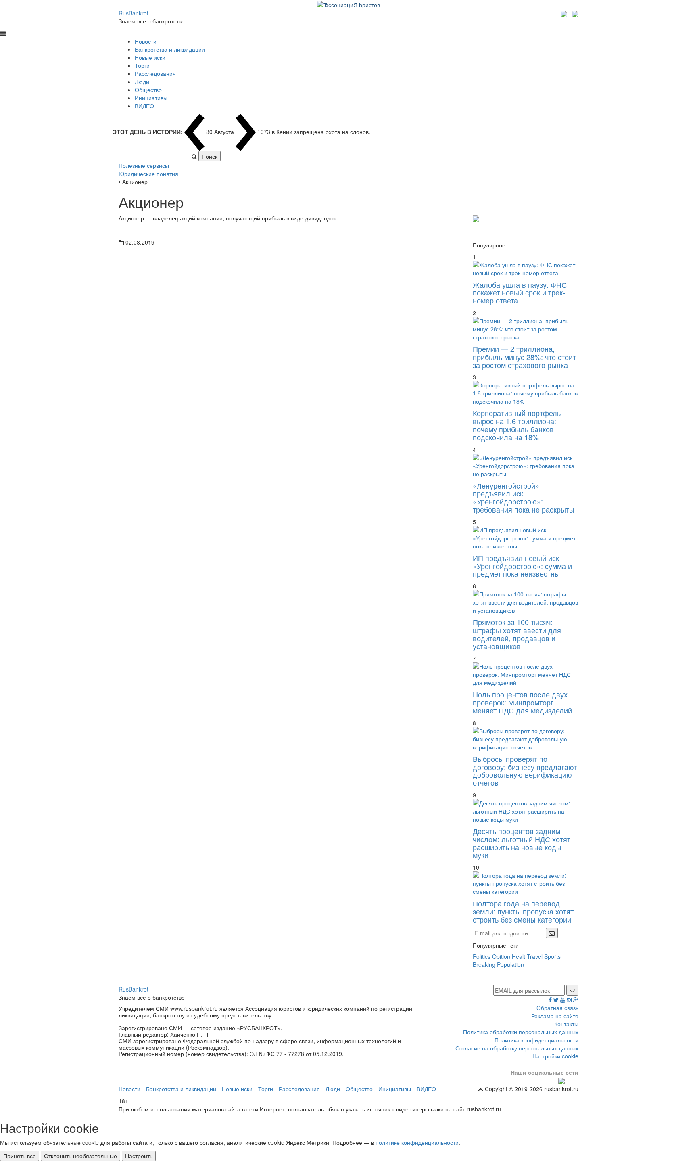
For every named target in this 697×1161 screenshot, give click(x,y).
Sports (552, 956)
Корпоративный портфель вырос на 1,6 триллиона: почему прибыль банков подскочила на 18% (517, 425)
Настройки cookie (555, 1056)
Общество (148, 90)
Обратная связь (557, 1008)
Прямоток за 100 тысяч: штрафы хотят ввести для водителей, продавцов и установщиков (517, 634)
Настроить (138, 1156)
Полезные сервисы (144, 165)
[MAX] (565, 13)
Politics (481, 956)
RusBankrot (133, 13)
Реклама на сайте (554, 1016)
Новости (146, 41)
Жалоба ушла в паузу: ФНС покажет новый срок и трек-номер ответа (520, 292)
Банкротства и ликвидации (170, 49)
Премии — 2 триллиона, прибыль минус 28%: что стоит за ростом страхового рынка (524, 356)
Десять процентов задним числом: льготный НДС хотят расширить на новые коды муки (521, 843)
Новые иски (150, 57)
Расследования (155, 73)
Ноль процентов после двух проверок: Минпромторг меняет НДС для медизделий (522, 702)
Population (510, 964)
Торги (142, 65)
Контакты (566, 1024)
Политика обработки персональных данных (520, 1032)
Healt (518, 956)
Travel (535, 956)
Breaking (484, 964)
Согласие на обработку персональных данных (516, 1048)
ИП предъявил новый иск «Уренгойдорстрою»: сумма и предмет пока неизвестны (522, 565)
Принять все (19, 1156)
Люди (142, 81)
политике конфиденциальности (417, 1142)
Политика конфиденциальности (536, 1040)
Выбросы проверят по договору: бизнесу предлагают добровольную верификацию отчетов (525, 770)
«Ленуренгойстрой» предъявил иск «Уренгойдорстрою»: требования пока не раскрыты (523, 497)
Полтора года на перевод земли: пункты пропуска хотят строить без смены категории (523, 911)
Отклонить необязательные (80, 1156)
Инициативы (151, 98)
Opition (501, 956)
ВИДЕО (144, 106)
